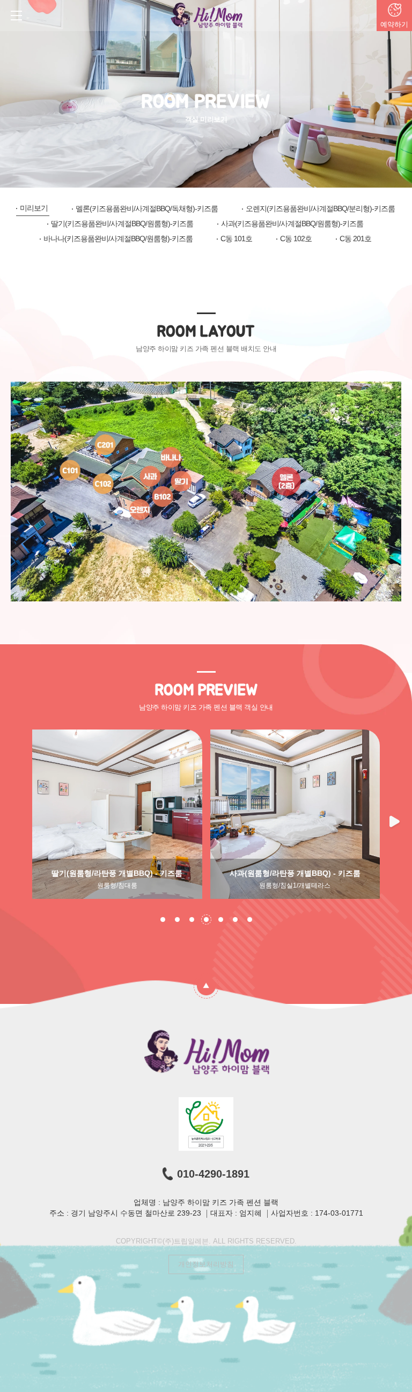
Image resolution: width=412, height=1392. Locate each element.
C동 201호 (355, 238)
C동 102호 (296, 238)
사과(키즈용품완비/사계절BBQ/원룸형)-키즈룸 (292, 223)
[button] (395, 822)
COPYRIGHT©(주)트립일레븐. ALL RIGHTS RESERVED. (206, 1241)
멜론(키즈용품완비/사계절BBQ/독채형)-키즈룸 (147, 208)
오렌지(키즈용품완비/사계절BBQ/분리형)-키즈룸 (320, 208)
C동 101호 (236, 238)
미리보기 (34, 208)
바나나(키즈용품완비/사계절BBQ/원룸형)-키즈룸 (118, 238)
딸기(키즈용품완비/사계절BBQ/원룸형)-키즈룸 (122, 223)
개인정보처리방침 (206, 1264)
